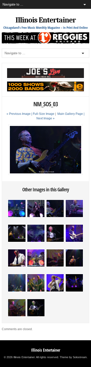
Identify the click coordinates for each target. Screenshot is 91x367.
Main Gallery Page (70, 114)
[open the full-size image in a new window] (45, 174)
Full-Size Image (43, 114)
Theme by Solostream (73, 357)
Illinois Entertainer (45, 20)
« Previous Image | (20, 114)
